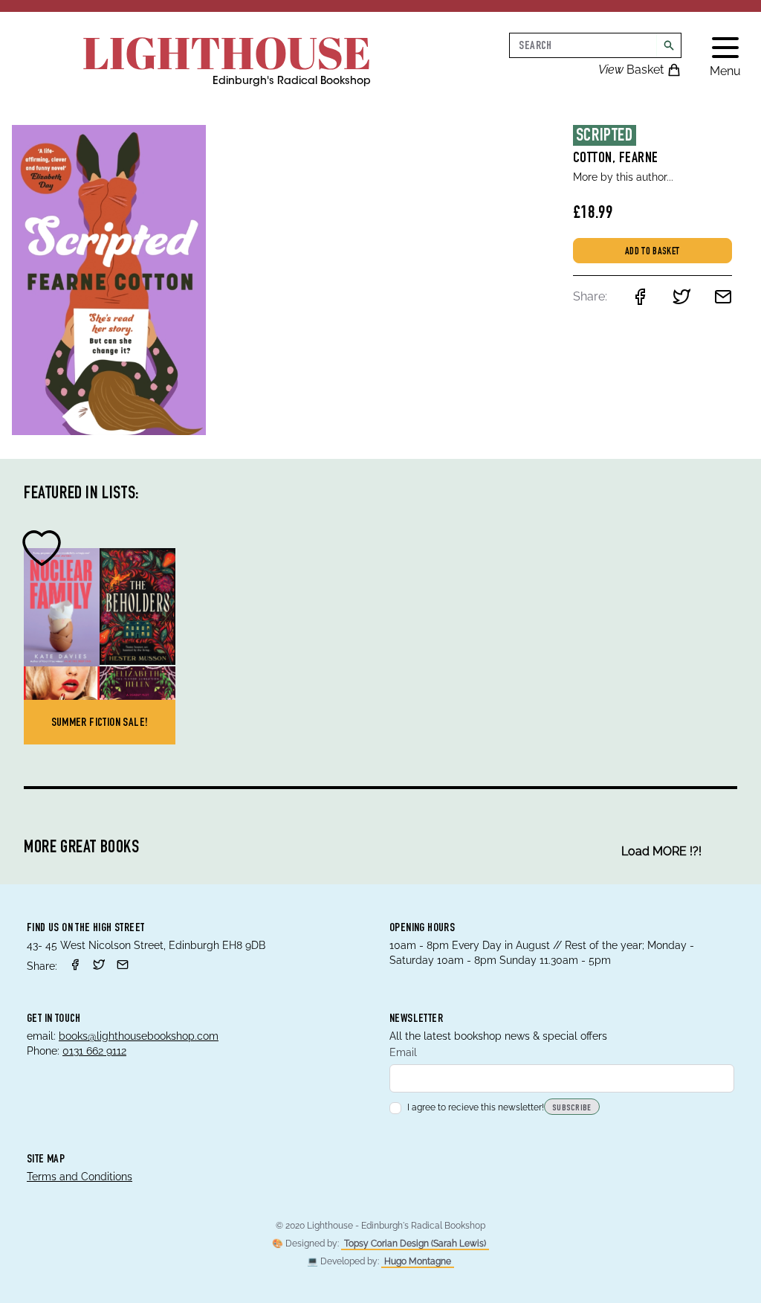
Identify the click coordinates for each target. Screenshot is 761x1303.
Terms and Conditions (79, 1177)
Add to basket (652, 252)
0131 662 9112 (94, 1051)
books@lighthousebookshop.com (138, 1036)
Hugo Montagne (417, 1261)
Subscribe (572, 1108)
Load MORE (661, 851)
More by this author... (623, 177)
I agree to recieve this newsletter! (475, 1107)
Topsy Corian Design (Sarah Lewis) (415, 1243)
